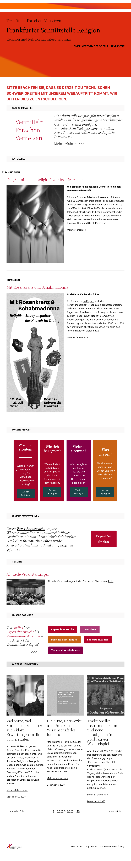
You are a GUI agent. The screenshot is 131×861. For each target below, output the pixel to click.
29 (58, 811)
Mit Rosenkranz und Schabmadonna (37, 287)
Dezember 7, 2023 (56, 785)
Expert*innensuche (31, 528)
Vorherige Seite (16, 811)
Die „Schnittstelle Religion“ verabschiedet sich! (46, 179)
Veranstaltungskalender (23, 636)
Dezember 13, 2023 (16, 796)
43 (78, 811)
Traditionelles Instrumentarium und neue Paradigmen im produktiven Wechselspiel (102, 732)
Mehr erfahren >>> (69, 143)
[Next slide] (114, 471)
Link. (110, 581)
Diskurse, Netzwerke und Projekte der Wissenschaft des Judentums (64, 728)
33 (72, 811)
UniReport (88, 301)
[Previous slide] (17, 471)
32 (68, 811)
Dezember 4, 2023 (96, 801)
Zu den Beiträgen (25, 493)
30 (62, 811)
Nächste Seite (116, 811)
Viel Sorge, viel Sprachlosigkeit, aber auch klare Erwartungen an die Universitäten (24, 730)
